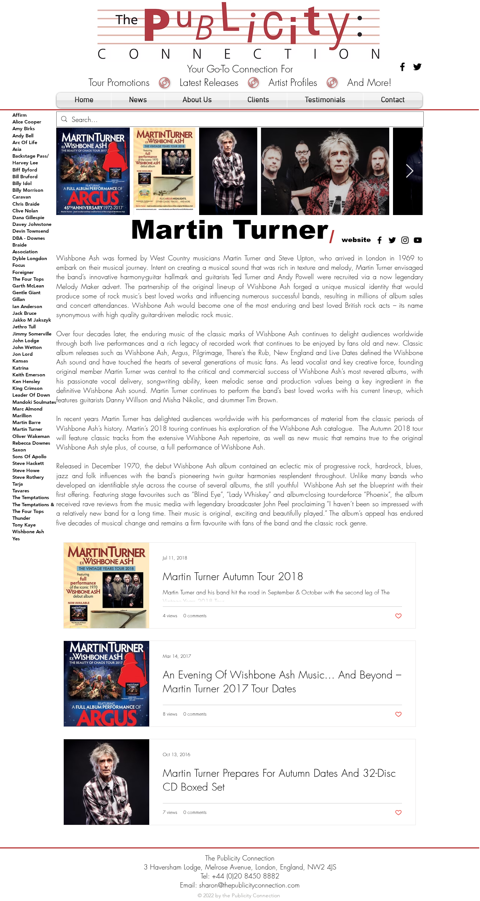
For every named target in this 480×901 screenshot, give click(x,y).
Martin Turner (27, 429)
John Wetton (27, 347)
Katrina (20, 368)
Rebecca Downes (31, 443)
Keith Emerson (28, 375)
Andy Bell (22, 135)
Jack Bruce (24, 313)
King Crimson (27, 388)
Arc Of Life (24, 142)
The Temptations (30, 497)
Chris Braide (25, 204)
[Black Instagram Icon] (405, 240)
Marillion (22, 415)
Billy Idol (22, 183)
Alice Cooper (26, 122)
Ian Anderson (27, 306)
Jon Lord (22, 354)
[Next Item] (409, 171)
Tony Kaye (24, 525)
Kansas (20, 361)
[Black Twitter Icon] (417, 66)
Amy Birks (23, 128)
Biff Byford (24, 170)
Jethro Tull (24, 326)
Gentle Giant (26, 292)
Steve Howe (25, 470)
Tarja (17, 484)
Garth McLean (28, 286)
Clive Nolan (25, 211)
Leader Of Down (31, 395)
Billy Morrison (27, 190)
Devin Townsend (30, 231)
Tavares (20, 490)
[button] (258, 100)
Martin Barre (26, 422)
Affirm (19, 115)
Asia (16, 149)
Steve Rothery (28, 477)
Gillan (18, 299)
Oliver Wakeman (31, 436)
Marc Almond (27, 409)
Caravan (21, 197)
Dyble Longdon (29, 258)
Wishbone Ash (28, 531)
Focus (18, 265)
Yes (16, 538)
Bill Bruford (25, 176)
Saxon (19, 450)
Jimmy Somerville (31, 334)
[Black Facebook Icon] (402, 66)
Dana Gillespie (28, 217)
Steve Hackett (28, 463)
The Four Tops (28, 279)
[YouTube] (418, 240)
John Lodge (25, 340)
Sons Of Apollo (29, 456)
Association (25, 251)
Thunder (21, 518)
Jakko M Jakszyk (31, 320)
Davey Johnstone (31, 224)
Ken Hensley (26, 381)
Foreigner (23, 272)
